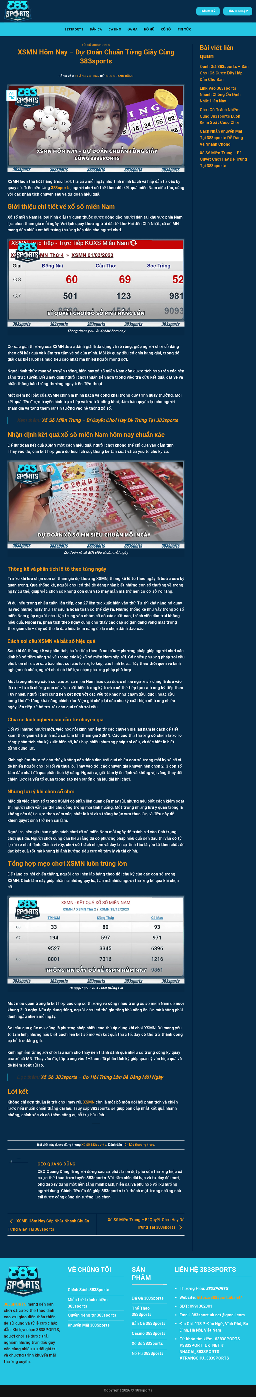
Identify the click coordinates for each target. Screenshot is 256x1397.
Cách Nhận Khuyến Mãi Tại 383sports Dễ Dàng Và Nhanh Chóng (221, 137)
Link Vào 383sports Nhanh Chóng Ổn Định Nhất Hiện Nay (220, 94)
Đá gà (133, 29)
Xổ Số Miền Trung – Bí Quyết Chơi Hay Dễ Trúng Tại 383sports (110, 420)
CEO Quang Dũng (120, 76)
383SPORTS (73, 29)
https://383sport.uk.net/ (219, 1297)
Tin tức (185, 29)
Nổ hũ (149, 29)
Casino (114, 29)
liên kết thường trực (138, 1144)
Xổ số (166, 29)
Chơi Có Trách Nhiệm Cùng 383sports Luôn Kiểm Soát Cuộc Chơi (220, 116)
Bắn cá (96, 29)
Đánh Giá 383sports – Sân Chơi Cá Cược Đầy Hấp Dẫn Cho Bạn (224, 73)
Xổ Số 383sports (96, 45)
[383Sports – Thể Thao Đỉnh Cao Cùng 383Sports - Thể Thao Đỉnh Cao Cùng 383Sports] (29, 11)
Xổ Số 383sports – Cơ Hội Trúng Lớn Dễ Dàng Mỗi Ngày (101, 1077)
